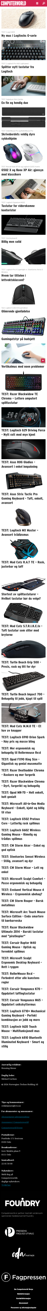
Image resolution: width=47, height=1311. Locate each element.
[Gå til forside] (16, 3)
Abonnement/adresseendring (15, 1116)
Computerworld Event (12, 1127)
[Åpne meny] (37, 3)
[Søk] (43, 3)
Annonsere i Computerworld (15, 1122)
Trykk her (6, 1185)
